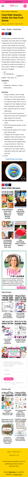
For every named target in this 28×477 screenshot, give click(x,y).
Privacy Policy (17, 474)
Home (3, 11)
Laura (4, 24)
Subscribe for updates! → (14, 1)
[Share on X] (9, 33)
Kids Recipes (14, 11)
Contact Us (14, 455)
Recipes (8, 11)
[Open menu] (2, 6)
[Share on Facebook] (6, 33)
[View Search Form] (25, 6)
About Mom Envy (14, 452)
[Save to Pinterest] (3, 33)
